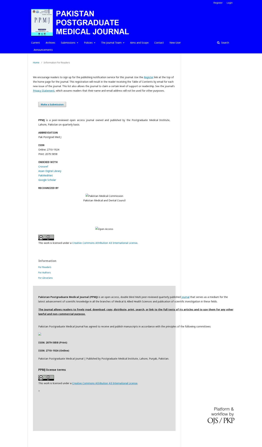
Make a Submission (52, 104)
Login (230, 2)
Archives (50, 42)
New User (175, 42)
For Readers (44, 267)
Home (36, 62)
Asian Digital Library (49, 171)
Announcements (43, 49)
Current (35, 42)
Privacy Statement (44, 90)
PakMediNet (45, 175)
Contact (159, 42)
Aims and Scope (139, 42)
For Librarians (45, 277)
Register (218, 2)
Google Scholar (47, 180)
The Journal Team (111, 42)
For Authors (44, 272)
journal (185, 297)
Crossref (43, 166)
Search (224, 42)
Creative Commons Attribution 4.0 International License (104, 243)
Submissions (68, 42)
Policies (88, 42)
